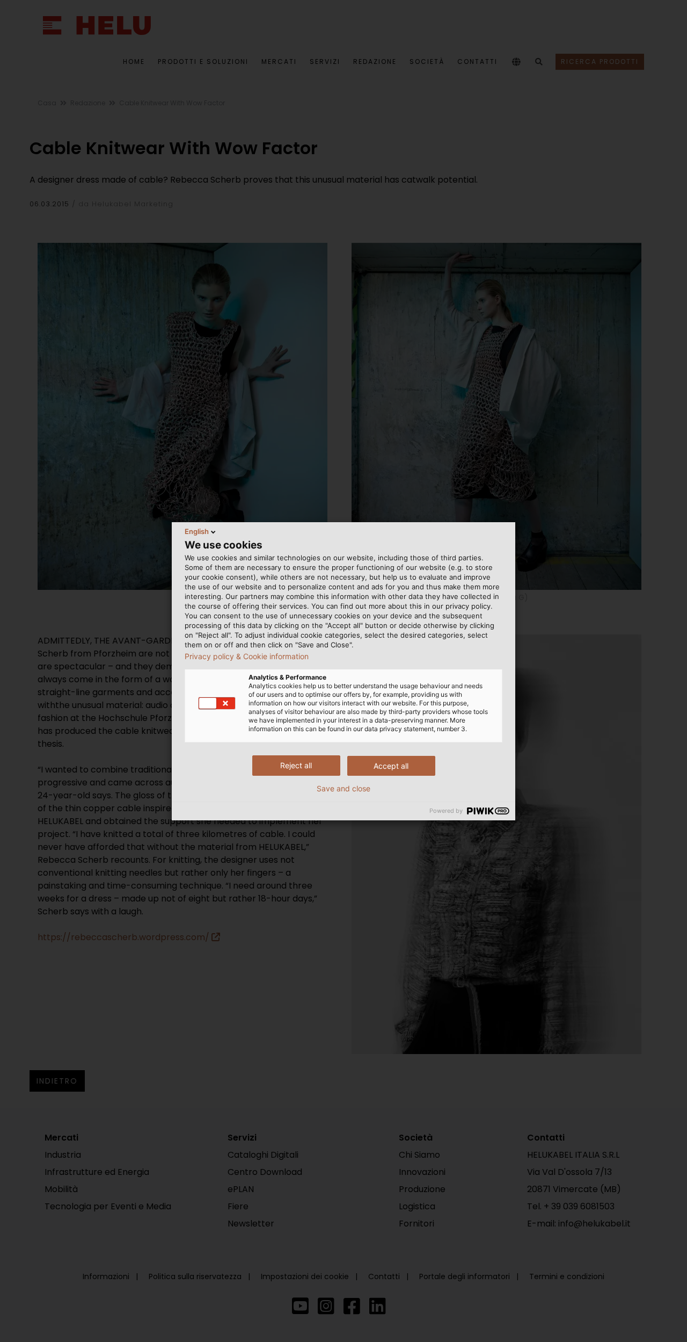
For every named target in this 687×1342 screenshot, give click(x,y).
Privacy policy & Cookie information (247, 656)
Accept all (391, 765)
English (197, 531)
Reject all (296, 765)
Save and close (343, 788)
